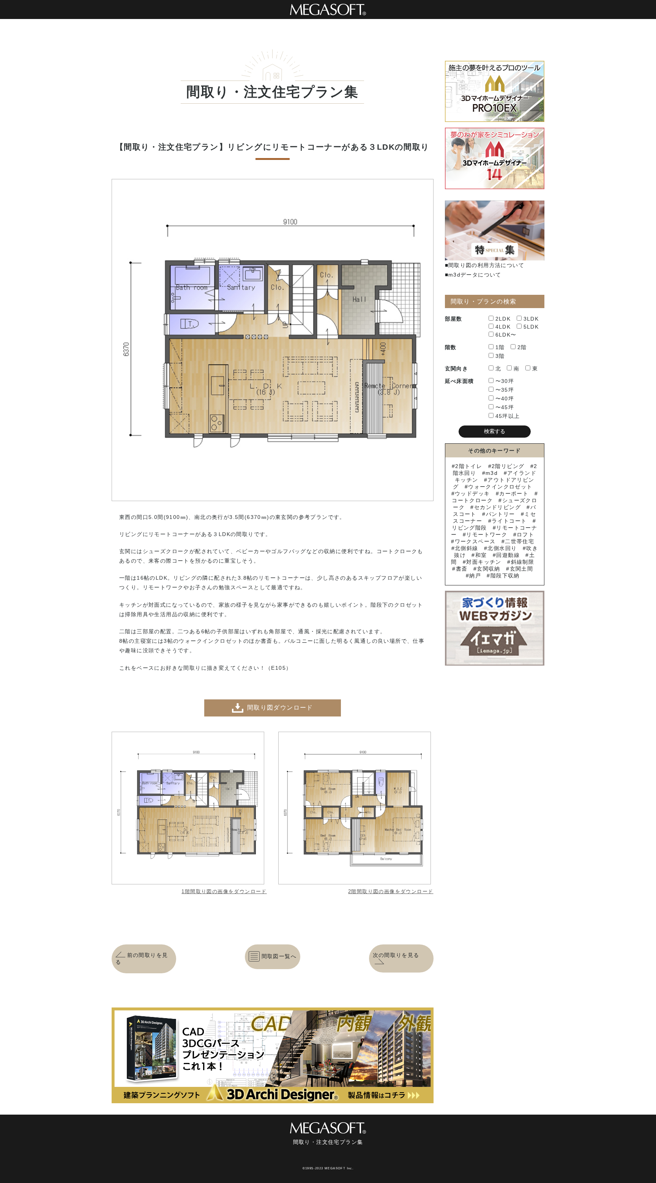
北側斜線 (466, 548)
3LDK (531, 319)
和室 (481, 555)
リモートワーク (486, 534)
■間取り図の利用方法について (485, 265)
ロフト (525, 534)
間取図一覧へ (279, 956)
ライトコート (509, 521)
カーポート (513, 493)
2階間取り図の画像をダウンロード (390, 891)
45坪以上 (507, 416)
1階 (500, 347)
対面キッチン (483, 562)
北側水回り (502, 548)
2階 (522, 347)
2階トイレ (468, 466)
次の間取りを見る (396, 955)
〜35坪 (504, 390)
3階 (500, 356)
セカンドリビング (497, 507)
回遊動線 (508, 555)
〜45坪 (504, 407)
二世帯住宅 (519, 541)
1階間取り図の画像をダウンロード (223, 891)
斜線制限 (522, 562)
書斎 (461, 569)
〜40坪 (504, 398)
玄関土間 (521, 569)
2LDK (503, 319)
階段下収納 (504, 576)
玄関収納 (488, 569)
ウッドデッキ (472, 493)
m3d (492, 473)
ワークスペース (475, 541)
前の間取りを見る (141, 958)
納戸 (475, 576)
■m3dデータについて (473, 275)
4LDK (503, 327)
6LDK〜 (506, 335)
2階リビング (508, 466)
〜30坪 (504, 381)
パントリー (500, 514)
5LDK (531, 327)
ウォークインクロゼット (500, 487)
